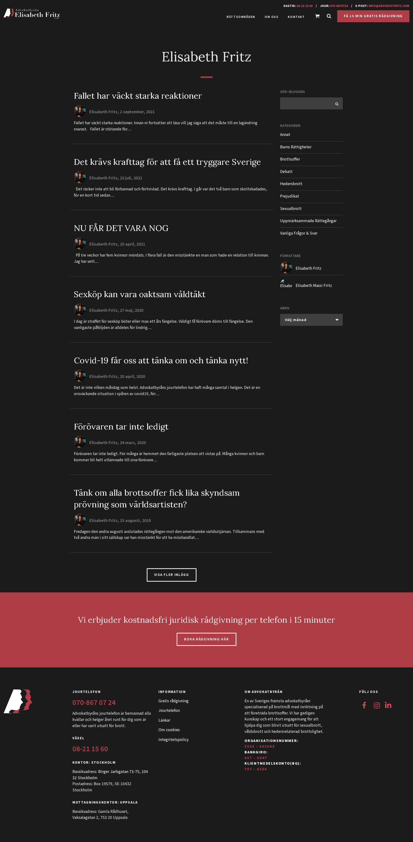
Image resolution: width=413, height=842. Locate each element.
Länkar (164, 720)
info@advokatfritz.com (389, 6)
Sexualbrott (291, 208)
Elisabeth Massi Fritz (314, 285)
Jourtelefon (169, 710)
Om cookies (169, 729)
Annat (285, 134)
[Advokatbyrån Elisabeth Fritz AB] (69, 14)
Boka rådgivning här (206, 639)
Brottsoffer (290, 159)
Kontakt (296, 17)
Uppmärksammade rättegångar (308, 220)
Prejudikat (289, 196)
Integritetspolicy (173, 739)
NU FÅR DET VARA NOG (121, 228)
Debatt (286, 171)
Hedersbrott (291, 183)
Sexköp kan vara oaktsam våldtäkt (140, 294)
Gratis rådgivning (173, 700)
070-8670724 (339, 6)
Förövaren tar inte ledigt (121, 426)
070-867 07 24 (94, 702)
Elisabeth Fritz (308, 268)
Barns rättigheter (295, 147)
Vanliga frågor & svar (298, 233)
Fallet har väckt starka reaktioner (138, 95)
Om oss (271, 17)
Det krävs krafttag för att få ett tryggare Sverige (167, 161)
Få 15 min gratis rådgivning (373, 16)
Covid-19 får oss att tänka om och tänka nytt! (161, 360)
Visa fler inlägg (171, 574)
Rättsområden (241, 17)
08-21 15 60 (305, 6)
